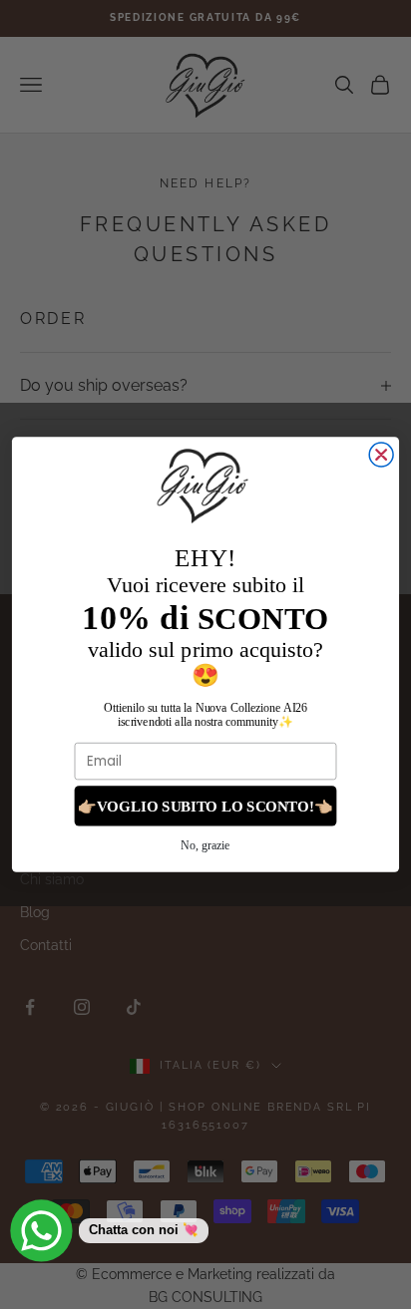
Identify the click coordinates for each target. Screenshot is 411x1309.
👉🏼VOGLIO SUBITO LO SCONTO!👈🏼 (205, 806)
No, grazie (205, 845)
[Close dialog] (381, 455)
